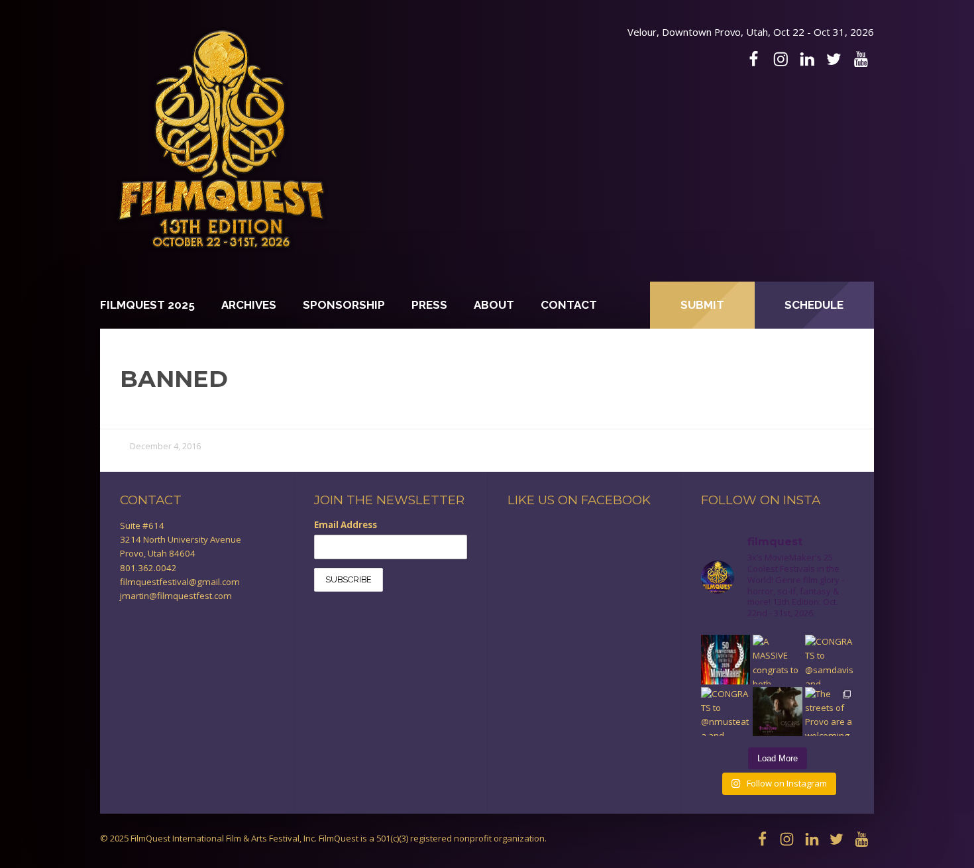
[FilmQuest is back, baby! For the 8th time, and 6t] (725, 659)
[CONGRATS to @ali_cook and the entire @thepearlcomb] (777, 711)
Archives (248, 304)
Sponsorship (344, 304)
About (494, 304)
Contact (569, 304)
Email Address (345, 525)
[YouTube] (860, 59)
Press (429, 304)
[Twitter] (833, 59)
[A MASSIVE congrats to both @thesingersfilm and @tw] (777, 659)
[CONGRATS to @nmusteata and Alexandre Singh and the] (725, 711)
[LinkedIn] (807, 59)
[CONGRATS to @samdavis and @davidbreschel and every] (829, 659)
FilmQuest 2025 (147, 304)
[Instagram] (780, 59)
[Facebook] (753, 59)
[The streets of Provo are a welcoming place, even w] (829, 711)
